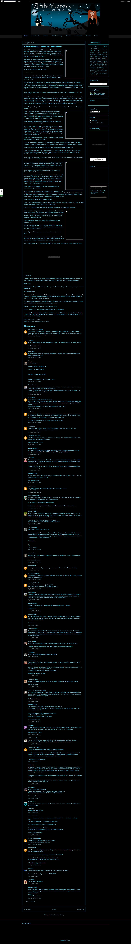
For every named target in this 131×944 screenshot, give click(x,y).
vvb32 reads (31, 679)
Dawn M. (30, 801)
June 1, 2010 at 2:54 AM (34, 649)
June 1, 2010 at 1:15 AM (34, 638)
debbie (30, 486)
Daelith (30, 787)
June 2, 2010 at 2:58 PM (34, 734)
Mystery (101, 69)
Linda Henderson (32, 435)
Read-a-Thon (100, 61)
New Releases (78, 36)
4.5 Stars (98, 58)
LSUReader (31, 738)
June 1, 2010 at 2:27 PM (34, 676)
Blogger (68, 940)
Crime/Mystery (100, 67)
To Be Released (103, 70)
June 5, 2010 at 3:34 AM (34, 812)
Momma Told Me (32, 838)
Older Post (80, 909)
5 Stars (94, 64)
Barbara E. (31, 384)
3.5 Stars (100, 60)
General (97, 56)
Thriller (97, 70)
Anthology (92, 67)
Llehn (29, 652)
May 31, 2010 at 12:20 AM (34, 408)
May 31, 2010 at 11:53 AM (34, 492)
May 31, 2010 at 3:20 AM (34, 444)
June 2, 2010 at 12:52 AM (34, 722)
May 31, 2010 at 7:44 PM (34, 579)
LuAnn (29, 660)
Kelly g (30, 879)
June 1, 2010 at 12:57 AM (34, 611)
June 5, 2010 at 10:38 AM (34, 844)
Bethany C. (31, 511)
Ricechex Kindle (32, 495)
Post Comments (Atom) (57, 915)
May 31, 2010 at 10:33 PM (34, 600)
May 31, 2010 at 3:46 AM (34, 454)
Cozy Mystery (102, 49)
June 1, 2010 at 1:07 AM (34, 625)
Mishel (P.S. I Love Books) (35, 690)
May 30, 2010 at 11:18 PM (34, 394)
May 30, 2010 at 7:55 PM (34, 357)
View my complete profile (96, 123)
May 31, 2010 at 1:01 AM (34, 422)
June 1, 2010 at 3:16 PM (34, 687)
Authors (88, 36)
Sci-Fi (100, 73)
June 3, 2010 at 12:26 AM (34, 744)
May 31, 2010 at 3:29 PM (34, 549)
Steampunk (92, 70)
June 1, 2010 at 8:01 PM (34, 701)
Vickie (29, 457)
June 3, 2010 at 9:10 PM (34, 798)
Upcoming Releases (94, 72)
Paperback (95, 69)
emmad (30, 397)
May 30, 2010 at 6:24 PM (34, 337)
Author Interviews (39, 321)
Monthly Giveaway (57, 36)
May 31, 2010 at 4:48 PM (34, 562)
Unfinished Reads (93, 74)
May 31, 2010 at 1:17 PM (34, 508)
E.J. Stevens (31, 527)
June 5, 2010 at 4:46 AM (34, 835)
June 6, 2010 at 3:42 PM (34, 876)
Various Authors (103, 72)
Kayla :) (30, 592)
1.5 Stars (92, 73)
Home (25, 36)
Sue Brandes (31, 628)
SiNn (29, 361)
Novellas (99, 64)
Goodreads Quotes (103, 196)
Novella (104, 58)
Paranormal (93, 60)
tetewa (29, 351)
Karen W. (30, 641)
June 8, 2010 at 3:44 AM (34, 884)
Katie (29, 340)
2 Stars (105, 69)
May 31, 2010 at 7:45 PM (34, 589)
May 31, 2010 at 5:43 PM (34, 570)
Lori (29, 725)
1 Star (96, 73)
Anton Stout (31, 321)
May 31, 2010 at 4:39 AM (34, 470)
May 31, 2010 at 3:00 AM (34, 432)
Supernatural (104, 73)
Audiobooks (101, 54)
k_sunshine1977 (32, 747)
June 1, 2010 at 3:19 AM (34, 656)
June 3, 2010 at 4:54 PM (34, 784)
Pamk (29, 426)
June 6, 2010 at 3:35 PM (34, 865)
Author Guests (35, 36)
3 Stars (99, 66)
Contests (45, 36)
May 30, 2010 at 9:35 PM (34, 381)
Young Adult (95, 52)
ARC (91, 51)
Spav (29, 868)
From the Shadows (33, 547)
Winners (68, 36)
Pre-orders (104, 66)
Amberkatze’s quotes (97, 188)
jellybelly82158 (32, 573)
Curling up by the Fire (34, 329)
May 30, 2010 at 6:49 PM (34, 348)
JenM (29, 411)
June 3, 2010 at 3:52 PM (34, 761)
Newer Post (27, 909)
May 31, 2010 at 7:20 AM (34, 482)
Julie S (30, 553)
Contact (96, 36)
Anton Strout (36, 51)
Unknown (31, 319)
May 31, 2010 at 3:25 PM (34, 524)
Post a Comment (30, 901)
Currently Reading (98, 63)
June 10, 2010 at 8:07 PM (34, 898)
